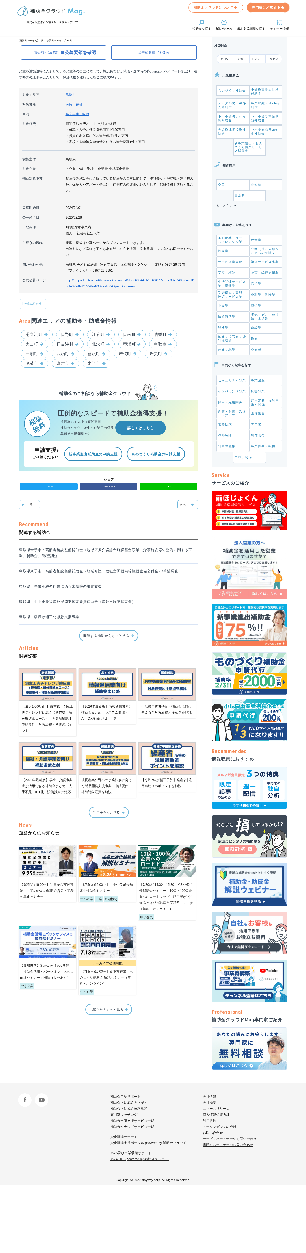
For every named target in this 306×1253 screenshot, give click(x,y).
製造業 (223, 328)
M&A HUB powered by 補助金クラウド (139, 1159)
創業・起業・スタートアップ (232, 413)
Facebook (25, 1096)
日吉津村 (65, 344)
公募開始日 (30, 208)
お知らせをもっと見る (106, 1009)
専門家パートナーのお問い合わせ (228, 1145)
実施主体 (29, 159)
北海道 (256, 185)
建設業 (256, 328)
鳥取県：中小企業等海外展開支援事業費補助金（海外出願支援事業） (77, 602)
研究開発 (258, 435)
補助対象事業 (32, 178)
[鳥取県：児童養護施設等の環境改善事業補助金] (187, 504)
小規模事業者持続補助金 (265, 91)
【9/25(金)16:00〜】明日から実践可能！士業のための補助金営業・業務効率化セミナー (47, 891)
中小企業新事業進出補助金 (265, 118)
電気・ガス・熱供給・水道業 (265, 316)
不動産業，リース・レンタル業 (230, 239)
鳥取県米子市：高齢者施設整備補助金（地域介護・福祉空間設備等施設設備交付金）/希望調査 (98, 571)
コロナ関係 (243, 457)
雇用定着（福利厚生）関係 (265, 402)
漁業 (254, 339)
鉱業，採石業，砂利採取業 (232, 338)
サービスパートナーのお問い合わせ (229, 1139)
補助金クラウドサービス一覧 (132, 1127)
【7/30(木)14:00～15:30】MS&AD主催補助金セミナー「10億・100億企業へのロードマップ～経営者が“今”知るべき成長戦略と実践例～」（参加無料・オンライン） (166, 897)
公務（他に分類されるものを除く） (265, 250)
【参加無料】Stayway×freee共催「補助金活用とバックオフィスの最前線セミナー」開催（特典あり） (47, 971)
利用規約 (209, 1121)
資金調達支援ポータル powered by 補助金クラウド (148, 1143)
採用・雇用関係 (230, 402)
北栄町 (98, 344)
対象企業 (29, 169)
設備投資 (258, 413)
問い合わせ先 (32, 264)
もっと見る (224, 206)
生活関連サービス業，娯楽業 (232, 283)
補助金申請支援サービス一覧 (132, 1121)
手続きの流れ (32, 243)
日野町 (67, 334)
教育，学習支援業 (265, 273)
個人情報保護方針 (216, 1114)
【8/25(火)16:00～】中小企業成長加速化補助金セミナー (106, 888)
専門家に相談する (266, 7)
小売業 (223, 306)
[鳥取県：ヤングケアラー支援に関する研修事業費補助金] (29, 504)
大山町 (32, 344)
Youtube (41, 1096)
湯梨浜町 (34, 334)
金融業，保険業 (263, 295)
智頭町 (94, 354)
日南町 (129, 334)
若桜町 (125, 354)
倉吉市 (63, 363)
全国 (221, 185)
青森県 (240, 196)
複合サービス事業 (265, 262)
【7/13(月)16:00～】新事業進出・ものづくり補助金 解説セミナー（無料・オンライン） (106, 977)
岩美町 (156, 354)
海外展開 (225, 435)
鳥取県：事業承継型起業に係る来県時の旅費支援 (60, 586)
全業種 (256, 350)
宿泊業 (256, 284)
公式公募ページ (34, 280)
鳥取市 (160, 344)
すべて (225, 59)
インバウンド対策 (232, 391)
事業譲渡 (258, 380)
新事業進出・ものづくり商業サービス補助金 (249, 147)
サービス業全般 (230, 262)
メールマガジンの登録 (219, 1127)
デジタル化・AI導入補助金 (232, 105)
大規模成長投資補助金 (232, 131)
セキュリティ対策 (232, 380)
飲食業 (256, 240)
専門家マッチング (123, 1114)
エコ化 (256, 424)
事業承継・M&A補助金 (265, 105)
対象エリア (30, 95)
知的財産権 (226, 446)
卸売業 (223, 251)
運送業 (256, 306)
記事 (241, 59)
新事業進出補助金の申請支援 (93, 454)
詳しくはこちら (140, 428)
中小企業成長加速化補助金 (265, 131)
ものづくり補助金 (232, 90)
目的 (25, 114)
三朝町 (32, 354)
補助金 (274, 59)
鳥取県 (71, 95)
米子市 (94, 363)
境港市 (32, 363)
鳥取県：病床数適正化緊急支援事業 (49, 617)
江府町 (98, 334)
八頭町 (63, 354)
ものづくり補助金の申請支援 (155, 454)
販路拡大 (225, 424)
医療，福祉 (74, 104)
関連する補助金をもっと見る (106, 636)
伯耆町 (160, 334)
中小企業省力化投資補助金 (232, 118)
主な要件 (29, 227)
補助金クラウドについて (214, 7)
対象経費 (29, 124)
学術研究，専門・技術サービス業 (232, 294)
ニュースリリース (216, 1108)
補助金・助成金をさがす (128, 1102)
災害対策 (258, 391)
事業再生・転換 (77, 114)
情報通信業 (226, 317)
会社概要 (209, 1102)
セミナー (257, 59)
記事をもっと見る (106, 812)
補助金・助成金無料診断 (128, 1108)
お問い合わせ (213, 1133)
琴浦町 (129, 344)
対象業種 (29, 104)
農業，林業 (226, 350)
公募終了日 (30, 217)
